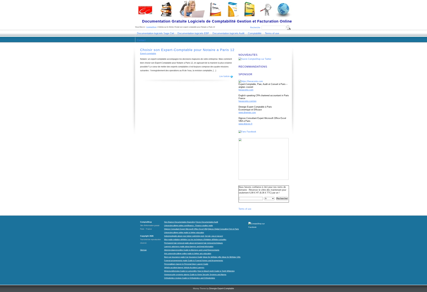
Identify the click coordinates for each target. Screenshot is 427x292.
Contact (141, 40)
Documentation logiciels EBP (193, 33)
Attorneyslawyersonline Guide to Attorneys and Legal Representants (191, 250)
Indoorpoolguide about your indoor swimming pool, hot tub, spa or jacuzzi (193, 236)
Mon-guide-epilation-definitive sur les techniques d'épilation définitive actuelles (195, 239)
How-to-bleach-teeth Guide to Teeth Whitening (216, 271)
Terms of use (272, 33)
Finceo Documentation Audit (206, 222)
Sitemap (143, 250)
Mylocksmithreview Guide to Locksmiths (180, 271)
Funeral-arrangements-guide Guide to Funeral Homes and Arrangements (193, 260)
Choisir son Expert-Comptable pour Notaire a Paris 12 (187, 50)
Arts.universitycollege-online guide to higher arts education (187, 253)
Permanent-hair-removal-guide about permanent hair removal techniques (193, 243)
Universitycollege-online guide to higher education (184, 232)
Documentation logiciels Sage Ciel (155, 33)
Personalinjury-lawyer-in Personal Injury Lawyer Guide (186, 264)
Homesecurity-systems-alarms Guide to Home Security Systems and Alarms (195, 274)
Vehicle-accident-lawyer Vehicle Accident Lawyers (184, 267)
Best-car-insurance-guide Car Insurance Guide (183, 257)
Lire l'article (224, 76)
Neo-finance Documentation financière (179, 222)
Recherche (255, 27)
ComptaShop (151, 27)
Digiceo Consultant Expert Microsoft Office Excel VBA (185, 229)
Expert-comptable (148, 53)
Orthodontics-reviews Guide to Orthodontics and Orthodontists (189, 278)
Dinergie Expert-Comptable (221, 288)
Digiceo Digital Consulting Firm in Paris (223, 229)
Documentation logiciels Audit (228, 33)
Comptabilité (254, 33)
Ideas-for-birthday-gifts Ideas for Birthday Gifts (222, 257)
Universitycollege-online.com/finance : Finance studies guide (188, 225)
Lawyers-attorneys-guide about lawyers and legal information (188, 246)
